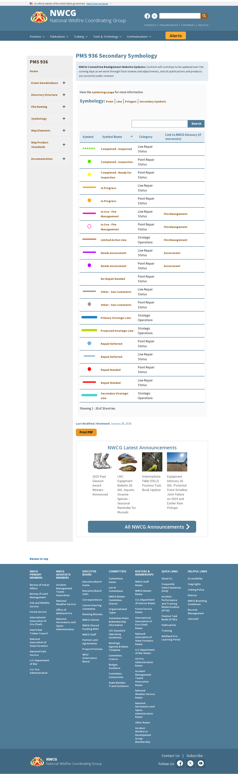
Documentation (42, 159)
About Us (203, 25)
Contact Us (150, 25)
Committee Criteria (115, 657)
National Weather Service (66, 602)
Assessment (172, 253)
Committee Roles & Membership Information (119, 621)
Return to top (39, 559)
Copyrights (194, 584)
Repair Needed (110, 370)
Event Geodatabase (44, 83)
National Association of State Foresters (39, 642)
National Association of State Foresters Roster (144, 639)
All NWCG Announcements (154, 527)
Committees (187, 25)
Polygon (130, 101)
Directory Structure (44, 95)
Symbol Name (112, 137)
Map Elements (40, 130)
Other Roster (142, 722)
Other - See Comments (116, 292)
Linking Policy (196, 589)
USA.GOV (193, 619)
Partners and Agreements (90, 641)
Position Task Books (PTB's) (169, 617)
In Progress (108, 188)
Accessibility (195, 578)
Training (167, 630)
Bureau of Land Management (39, 595)
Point (109, 101)
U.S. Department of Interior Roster (145, 601)
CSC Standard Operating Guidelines (117, 634)
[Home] (39, 17)
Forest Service (38, 611)
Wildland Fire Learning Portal (171, 637)
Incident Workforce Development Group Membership (143, 735)
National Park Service (38, 653)
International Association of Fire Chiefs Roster (143, 623)
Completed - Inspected (116, 149)
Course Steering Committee (92, 607)
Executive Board (169, 25)
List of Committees (116, 589)
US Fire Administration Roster (144, 662)
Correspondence (92, 599)
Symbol (88, 137)
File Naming (39, 106)
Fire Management (175, 214)
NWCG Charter (90, 619)
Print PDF (86, 432)
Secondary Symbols (152, 101)
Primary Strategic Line (116, 318)
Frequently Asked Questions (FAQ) (171, 587)
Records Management (196, 611)
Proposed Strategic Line (117, 330)
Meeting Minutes (92, 614)
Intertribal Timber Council (39, 631)
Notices (192, 595)
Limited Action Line (113, 240)
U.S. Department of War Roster (145, 651)
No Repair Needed (113, 279)
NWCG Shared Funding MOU (90, 627)
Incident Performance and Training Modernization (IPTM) (170, 603)
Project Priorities (92, 649)
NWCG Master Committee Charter (117, 600)
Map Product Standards (39, 144)
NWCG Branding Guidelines (197, 602)
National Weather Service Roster (145, 694)
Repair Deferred (111, 344)
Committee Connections (116, 675)
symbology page (103, 92)
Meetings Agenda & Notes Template (118, 646)
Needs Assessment (113, 253)
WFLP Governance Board (89, 658)
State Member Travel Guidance (119, 684)
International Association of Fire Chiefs (38, 621)
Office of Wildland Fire (64, 611)
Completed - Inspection (117, 162)
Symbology (39, 118)
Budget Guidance (114, 666)
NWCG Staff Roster (142, 583)
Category (145, 137)
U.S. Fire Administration (39, 671)
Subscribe (195, 755)
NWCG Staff (89, 634)
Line (119, 101)
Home (34, 71)
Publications (169, 625)
